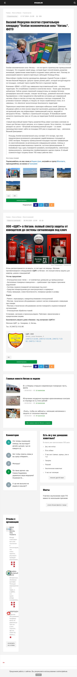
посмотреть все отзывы (11, 644)
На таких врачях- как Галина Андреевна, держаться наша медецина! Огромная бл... (23, 474)
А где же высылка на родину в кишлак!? (21, 485)
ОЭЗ (9, 196)
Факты (46, 490)
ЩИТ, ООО (30, 334)
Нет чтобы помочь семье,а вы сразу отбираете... (23, 455)
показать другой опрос (57, 477)
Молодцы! (16, 464)
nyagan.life (38, 3)
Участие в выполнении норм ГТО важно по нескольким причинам (55, 497)
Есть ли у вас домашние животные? (55, 437)
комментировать (21, 200)
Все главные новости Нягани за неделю (38, 423)
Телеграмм (33, 164)
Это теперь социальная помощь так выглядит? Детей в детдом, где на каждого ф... (21, 444)
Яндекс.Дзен (36, 161)
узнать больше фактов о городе (57, 505)
